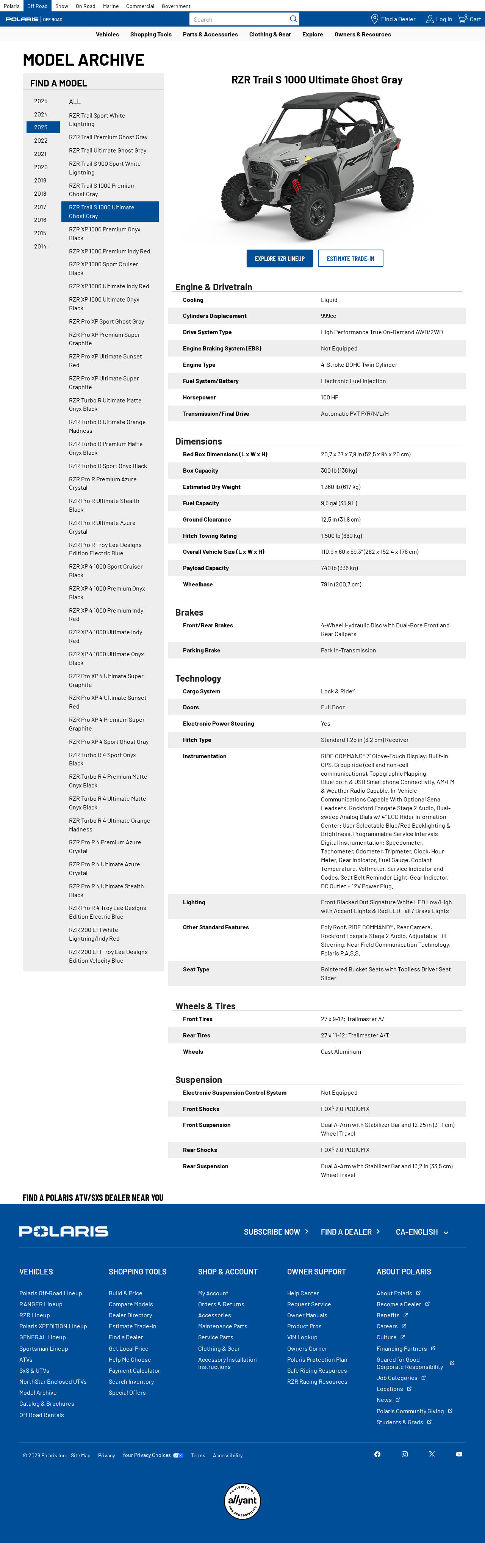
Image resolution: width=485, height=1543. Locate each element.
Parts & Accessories (210, 34)
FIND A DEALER (346, 1231)
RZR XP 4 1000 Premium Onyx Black (107, 592)
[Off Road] (34, 19)
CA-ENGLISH (418, 1231)
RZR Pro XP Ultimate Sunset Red (105, 360)
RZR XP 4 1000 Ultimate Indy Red (105, 636)
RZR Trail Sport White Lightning (97, 119)
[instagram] (405, 1454)
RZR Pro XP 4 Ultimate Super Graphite (106, 680)
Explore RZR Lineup (280, 258)
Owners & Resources (363, 34)
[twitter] (432, 1454)
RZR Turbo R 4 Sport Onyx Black (102, 759)
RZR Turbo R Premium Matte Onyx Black (106, 448)
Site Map (81, 1455)
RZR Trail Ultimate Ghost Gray (107, 150)
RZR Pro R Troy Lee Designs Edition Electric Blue (105, 549)
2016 (40, 219)
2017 (40, 206)
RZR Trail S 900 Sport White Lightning (105, 168)
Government (176, 6)
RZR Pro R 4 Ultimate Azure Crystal (104, 868)
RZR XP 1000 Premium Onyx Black (105, 233)
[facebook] (377, 1454)
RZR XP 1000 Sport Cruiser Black (103, 268)
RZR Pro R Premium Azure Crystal (103, 483)
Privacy (106, 1455)
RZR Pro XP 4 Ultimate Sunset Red (108, 702)
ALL (75, 101)
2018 (40, 193)
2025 (40, 100)
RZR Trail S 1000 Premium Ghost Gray (102, 190)
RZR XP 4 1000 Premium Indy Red (106, 614)
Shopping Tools (151, 34)
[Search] (291, 19)
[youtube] (459, 1454)
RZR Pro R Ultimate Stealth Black (104, 505)
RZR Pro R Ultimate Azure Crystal (102, 527)
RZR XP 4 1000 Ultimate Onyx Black (106, 658)
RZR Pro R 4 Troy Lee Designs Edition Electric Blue (107, 912)
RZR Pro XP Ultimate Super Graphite (104, 382)
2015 (40, 232)
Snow (61, 6)
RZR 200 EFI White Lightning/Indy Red (94, 934)
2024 (41, 114)
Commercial (140, 6)
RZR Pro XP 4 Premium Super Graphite (107, 724)
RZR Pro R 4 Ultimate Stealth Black (106, 890)
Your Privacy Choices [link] (146, 1455)
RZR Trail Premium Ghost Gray (108, 136)
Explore (312, 34)
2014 (40, 246)
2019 (40, 180)
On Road (85, 6)
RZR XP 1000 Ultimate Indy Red (109, 285)
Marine (111, 6)
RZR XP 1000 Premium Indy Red (109, 251)
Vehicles (107, 34)
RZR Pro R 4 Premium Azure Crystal (105, 846)
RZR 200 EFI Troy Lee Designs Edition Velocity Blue (108, 956)
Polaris (12, 6)
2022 (41, 140)
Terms (198, 1455)
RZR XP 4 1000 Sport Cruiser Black (106, 570)
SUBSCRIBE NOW (272, 1231)
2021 (40, 153)
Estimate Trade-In (350, 258)
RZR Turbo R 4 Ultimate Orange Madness (109, 825)
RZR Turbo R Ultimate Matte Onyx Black (105, 404)
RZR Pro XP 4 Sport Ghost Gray (109, 741)
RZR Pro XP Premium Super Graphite (104, 339)
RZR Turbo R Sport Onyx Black (108, 465)
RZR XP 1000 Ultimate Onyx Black (104, 303)
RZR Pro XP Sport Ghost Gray (106, 321)
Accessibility (227, 1455)
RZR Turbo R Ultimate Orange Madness (107, 426)
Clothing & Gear (270, 34)
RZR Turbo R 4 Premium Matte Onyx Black (108, 781)
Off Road (37, 6)
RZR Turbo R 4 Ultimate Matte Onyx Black (107, 803)
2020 (41, 166)
